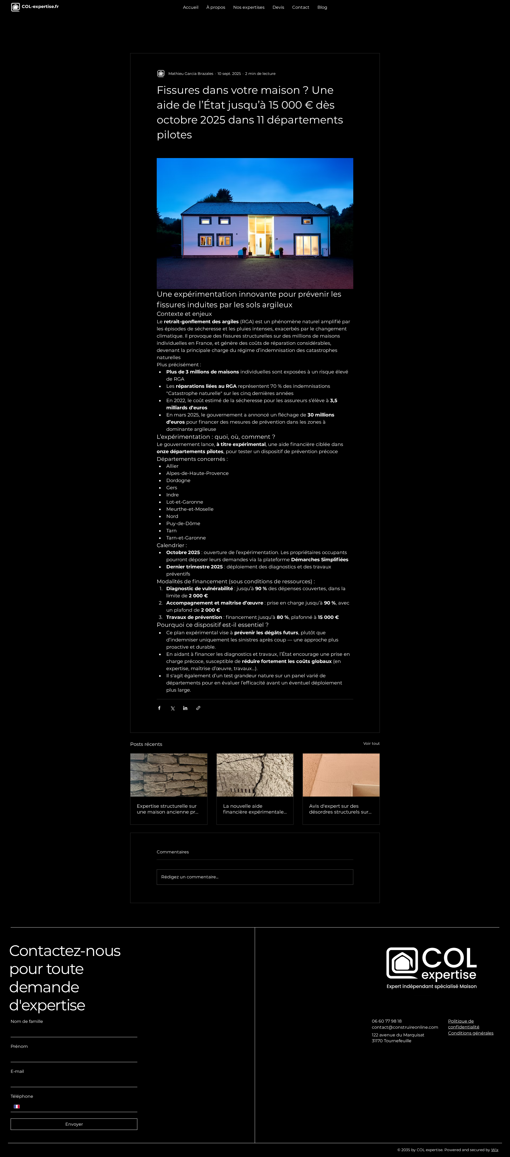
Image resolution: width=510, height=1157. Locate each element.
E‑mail (17, 1071)
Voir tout (371, 743)
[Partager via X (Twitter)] (172, 708)
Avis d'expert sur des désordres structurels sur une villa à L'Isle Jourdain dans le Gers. (339, 809)
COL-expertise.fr (40, 6)
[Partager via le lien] (198, 708)
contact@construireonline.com (405, 1027)
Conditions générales (471, 1033)
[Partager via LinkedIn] (185, 708)
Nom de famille (27, 1021)
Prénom (19, 1046)
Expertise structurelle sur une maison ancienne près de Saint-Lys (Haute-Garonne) (169, 809)
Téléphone (22, 1096)
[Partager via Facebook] (159, 708)
